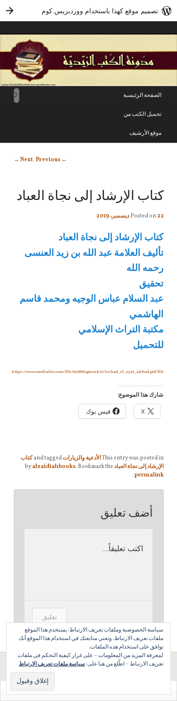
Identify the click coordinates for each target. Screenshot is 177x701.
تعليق (49, 617)
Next (23, 160)
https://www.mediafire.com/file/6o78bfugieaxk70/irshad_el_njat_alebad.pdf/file (88, 372)
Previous (51, 160)
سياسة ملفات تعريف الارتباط (52, 664)
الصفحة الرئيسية (142, 95)
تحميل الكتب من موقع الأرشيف (142, 124)
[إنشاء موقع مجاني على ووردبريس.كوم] (88, 10)
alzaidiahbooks (54, 466)
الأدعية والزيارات (82, 458)
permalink (149, 475)
